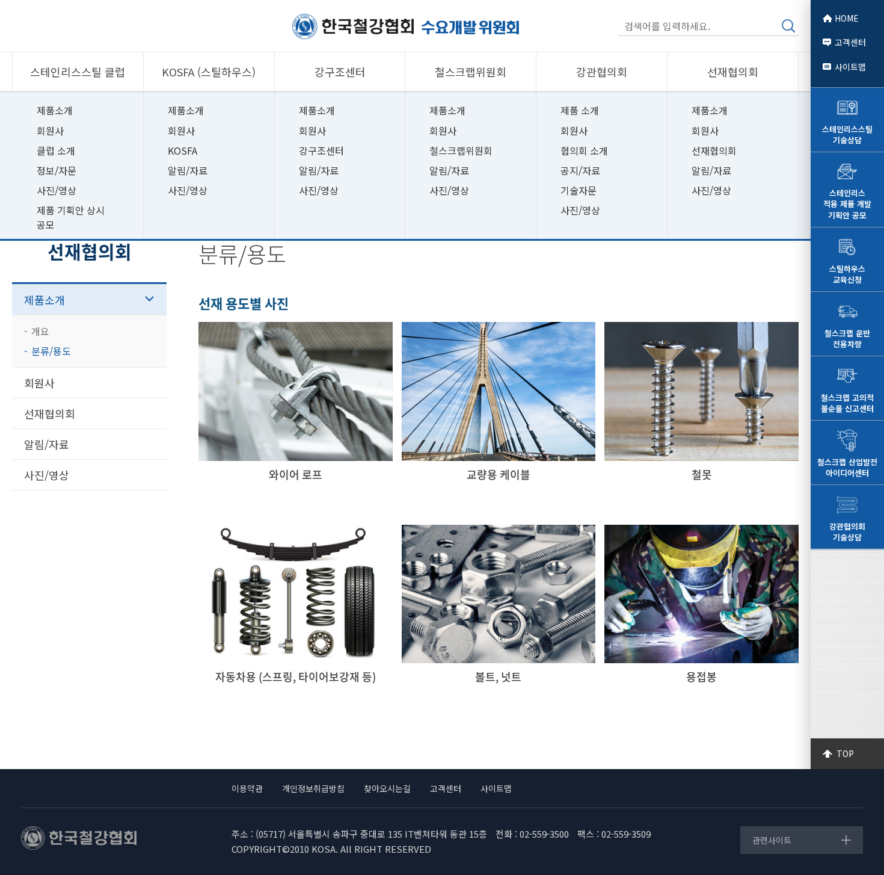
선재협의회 (714, 150)
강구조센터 (321, 150)
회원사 (50, 130)
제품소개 (55, 110)
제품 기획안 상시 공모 (71, 217)
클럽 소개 (56, 150)
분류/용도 (51, 351)
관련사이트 (771, 840)
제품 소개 (579, 110)
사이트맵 (850, 67)
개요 (40, 331)
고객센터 (850, 42)
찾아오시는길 (387, 788)
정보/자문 (56, 170)
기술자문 (578, 190)
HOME (847, 18)
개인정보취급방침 (313, 788)
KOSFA (182, 150)
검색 (788, 26)
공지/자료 (580, 170)
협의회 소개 (584, 150)
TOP (845, 753)
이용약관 (247, 788)
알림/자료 (187, 170)
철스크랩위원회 (461, 150)
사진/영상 (56, 190)
